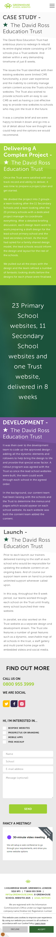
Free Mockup (16, 742)
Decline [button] (15, 929)
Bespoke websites (19, 728)
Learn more (40, 923)
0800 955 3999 (18, 684)
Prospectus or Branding (23, 732)
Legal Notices (42, 898)
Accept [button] (41, 929)
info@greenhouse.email (19, 894)
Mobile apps (15, 737)
